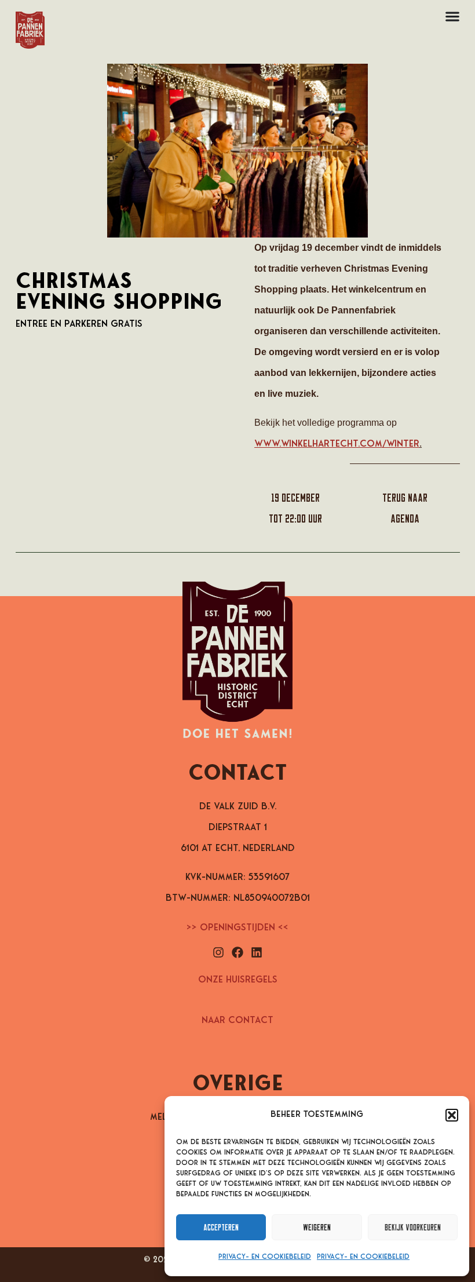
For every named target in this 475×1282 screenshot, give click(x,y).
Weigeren (317, 1227)
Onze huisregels (237, 980)
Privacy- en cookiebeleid (264, 1257)
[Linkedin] (256, 952)
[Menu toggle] (452, 16)
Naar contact (237, 1020)
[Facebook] (237, 952)
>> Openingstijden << (237, 928)
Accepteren (221, 1227)
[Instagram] (218, 952)
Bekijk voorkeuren (413, 1227)
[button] (452, 1115)
